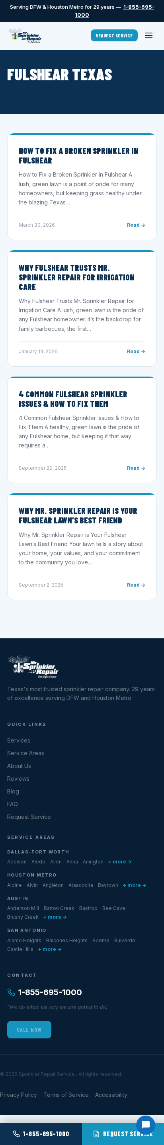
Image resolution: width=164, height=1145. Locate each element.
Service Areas (25, 753)
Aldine (14, 885)
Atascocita (80, 885)
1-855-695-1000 (50, 992)
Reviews (18, 778)
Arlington (93, 862)
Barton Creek (59, 908)
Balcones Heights (67, 940)
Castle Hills (20, 949)
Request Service (114, 35)
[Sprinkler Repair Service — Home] (24, 35)
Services (18, 740)
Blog (13, 791)
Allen (56, 862)
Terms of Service (66, 1094)
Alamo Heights (24, 940)
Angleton (53, 885)
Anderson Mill (23, 908)
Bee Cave (113, 908)
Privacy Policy (18, 1094)
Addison (17, 862)
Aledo (38, 862)
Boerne (100, 940)
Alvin (32, 885)
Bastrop (88, 908)
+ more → (120, 862)
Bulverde (124, 940)
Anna (72, 862)
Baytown (108, 885)
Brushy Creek (23, 917)
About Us (19, 765)
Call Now (29, 1029)
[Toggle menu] (149, 35)
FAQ (12, 804)
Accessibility (111, 1094)
